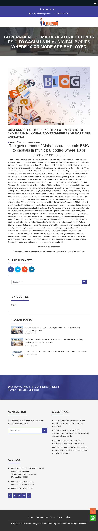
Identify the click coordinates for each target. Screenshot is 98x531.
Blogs (12, 142)
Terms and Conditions (45, 517)
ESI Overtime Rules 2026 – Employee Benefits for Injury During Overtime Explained (52, 329)
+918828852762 (63, 14)
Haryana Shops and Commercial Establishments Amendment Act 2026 (55, 351)
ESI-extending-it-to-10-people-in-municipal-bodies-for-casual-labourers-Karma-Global (49, 251)
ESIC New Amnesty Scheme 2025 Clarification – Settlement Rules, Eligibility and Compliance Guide (54, 340)
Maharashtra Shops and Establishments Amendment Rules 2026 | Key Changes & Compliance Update (70, 450)
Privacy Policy (64, 517)
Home (30, 517)
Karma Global (34, 182)
